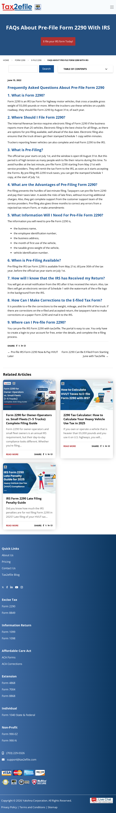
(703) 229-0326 (15, 753)
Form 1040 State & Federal (18, 715)
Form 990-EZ (10, 734)
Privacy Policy (9, 807)
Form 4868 (8, 683)
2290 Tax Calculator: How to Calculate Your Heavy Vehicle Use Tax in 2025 (84, 419)
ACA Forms (9, 657)
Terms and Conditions (32, 807)
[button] (101, 800)
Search (46, 68)
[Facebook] (8, 587)
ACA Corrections (12, 664)
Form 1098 (8, 638)
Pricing (6, 561)
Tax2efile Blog (11, 574)
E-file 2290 (36, 60)
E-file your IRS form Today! (58, 41)
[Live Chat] (101, 800)
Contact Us (9, 568)
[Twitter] (4, 587)
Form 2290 (20, 60)
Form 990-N (9, 740)
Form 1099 (8, 632)
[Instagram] (22, 587)
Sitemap (52, 807)
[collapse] (112, 7)
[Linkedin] (12, 587)
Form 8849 (8, 613)
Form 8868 (8, 696)
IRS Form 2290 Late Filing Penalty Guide (24, 500)
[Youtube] (18, 587)
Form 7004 (8, 689)
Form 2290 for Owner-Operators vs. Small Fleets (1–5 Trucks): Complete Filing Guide (29, 419)
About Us (7, 555)
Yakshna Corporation (35, 800)
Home (6, 60)
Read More (12, 454)
